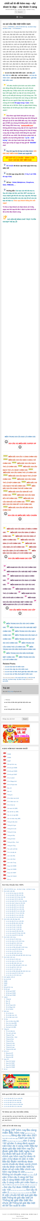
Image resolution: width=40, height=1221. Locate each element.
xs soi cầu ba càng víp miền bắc (14, 893)
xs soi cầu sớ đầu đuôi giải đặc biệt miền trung (18, 955)
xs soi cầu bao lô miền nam (14, 666)
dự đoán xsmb (15, 1161)
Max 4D (9, 791)
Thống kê (9, 795)
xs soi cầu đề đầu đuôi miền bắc (14, 923)
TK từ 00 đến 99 (11, 852)
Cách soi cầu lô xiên (18, 1139)
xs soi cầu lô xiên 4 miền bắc (14, 929)
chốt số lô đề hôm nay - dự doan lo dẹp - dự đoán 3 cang (19, 678)
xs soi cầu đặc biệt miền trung (14, 953)
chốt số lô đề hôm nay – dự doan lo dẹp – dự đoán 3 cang (20, 4)
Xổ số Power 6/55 (12, 784)
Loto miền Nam (11, 859)
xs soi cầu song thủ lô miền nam (14, 973)
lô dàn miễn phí (30, 1175)
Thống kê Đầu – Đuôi (13, 842)
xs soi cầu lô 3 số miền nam (13, 969)
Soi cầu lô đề (7, 979)
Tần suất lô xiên (17, 1205)
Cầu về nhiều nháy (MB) (13, 818)
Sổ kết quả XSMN (12, 771)
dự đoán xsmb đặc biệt (18, 1166)
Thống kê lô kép (11, 832)
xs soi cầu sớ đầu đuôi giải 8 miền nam (18, 674)
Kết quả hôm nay (12, 764)
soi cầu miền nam (13, 1193)
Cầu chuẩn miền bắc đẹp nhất (12, 919)
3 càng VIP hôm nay (14, 1130)
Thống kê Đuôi (11, 839)
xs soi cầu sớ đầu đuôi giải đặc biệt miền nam (21, 671)
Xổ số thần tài (11, 805)
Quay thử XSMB (11, 866)
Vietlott (6, 997)
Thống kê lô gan (11, 825)
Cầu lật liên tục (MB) (12, 812)
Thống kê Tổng (11, 845)
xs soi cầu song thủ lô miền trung (15, 949)
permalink (5, 681)
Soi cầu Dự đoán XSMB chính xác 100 (18, 1188)
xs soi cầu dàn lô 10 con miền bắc (15, 913)
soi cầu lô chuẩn (22, 1190)
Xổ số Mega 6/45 (12, 781)
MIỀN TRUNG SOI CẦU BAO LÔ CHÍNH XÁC (20, 437)
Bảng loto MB (9, 1057)
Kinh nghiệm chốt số (9, 977)
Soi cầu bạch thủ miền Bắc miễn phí (19, 1185)
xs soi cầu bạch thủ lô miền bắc (14, 899)
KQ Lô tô (6, 1051)
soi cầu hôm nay (14, 1190)
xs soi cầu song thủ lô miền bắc (14, 935)
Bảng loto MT (9, 1053)
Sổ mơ (9, 879)
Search (25, 719)
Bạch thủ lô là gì (6, 1136)
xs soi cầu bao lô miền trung (13, 939)
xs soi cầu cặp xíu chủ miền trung (15, 941)
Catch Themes (25, 1218)
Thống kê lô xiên (11, 829)
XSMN (9, 757)
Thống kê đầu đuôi (12, 822)
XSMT (9, 761)
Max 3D (9, 788)
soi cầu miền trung (22, 1193)
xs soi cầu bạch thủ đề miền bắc (14, 895)
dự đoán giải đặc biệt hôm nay (20, 1147)
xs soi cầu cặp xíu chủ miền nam (16, 669)
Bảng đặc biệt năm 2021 (24, 1135)
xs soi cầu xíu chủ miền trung (14, 951)
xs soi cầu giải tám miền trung (14, 943)
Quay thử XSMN (11, 869)
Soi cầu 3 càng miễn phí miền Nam (18, 1181)
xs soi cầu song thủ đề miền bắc (14, 931)
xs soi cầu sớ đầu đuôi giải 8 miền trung (16, 947)
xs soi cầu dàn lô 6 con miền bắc (15, 917)
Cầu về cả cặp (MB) (12, 815)
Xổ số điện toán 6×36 (11, 1017)
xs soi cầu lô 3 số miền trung (13, 945)
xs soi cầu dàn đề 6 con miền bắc (15, 907)
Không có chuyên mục (14, 1174)
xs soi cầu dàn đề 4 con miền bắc (15, 905)
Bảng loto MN (9, 1055)
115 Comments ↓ (17, 28)
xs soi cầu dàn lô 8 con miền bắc (15, 921)
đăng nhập (10, 691)
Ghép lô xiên (18, 1171)
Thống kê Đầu (11, 835)
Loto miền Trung (11, 862)
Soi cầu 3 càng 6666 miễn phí (17, 1178)
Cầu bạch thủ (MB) (12, 808)
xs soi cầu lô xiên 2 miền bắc (14, 925)
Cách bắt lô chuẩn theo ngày (10, 1138)
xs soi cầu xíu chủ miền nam (13, 975)
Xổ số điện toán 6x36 (13, 798)
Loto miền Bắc (11, 856)
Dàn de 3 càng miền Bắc (20, 1145)
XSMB (9, 754)
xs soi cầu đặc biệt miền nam (14, 963)
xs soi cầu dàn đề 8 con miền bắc (15, 909)
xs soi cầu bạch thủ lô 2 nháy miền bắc (16, 901)
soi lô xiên (29, 1193)
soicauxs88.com (27, 125)
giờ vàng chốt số (29, 1172)
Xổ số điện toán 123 (12, 801)
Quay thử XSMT (11, 873)
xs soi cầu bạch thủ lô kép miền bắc (15, 897)
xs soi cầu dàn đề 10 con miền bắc (15, 911)
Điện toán (6, 1011)
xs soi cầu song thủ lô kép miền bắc (15, 933)
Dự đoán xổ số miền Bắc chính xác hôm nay (18, 1169)
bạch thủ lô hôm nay (30, 1133)
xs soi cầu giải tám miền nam (14, 967)
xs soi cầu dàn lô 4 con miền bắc (15, 915)
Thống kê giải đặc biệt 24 (20, 1197)
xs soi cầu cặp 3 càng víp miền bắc (15, 903)
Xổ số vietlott (11, 778)
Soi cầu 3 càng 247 (19, 1177)
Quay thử (6, 1059)
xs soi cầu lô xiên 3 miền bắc (14, 927)
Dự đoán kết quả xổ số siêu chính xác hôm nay (17, 1155)
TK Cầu (6, 1019)
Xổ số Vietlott (9, 1009)
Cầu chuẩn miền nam (20, 677)
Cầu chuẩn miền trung (10, 937)
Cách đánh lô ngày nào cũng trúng (15, 1141)
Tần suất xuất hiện (12, 849)
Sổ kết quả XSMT (12, 774)
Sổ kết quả (7, 989)
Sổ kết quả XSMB (12, 768)
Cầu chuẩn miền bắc (9, 891)
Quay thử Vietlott (12, 876)
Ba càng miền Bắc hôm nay (19, 1131)
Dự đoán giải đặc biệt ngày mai (18, 1149)
